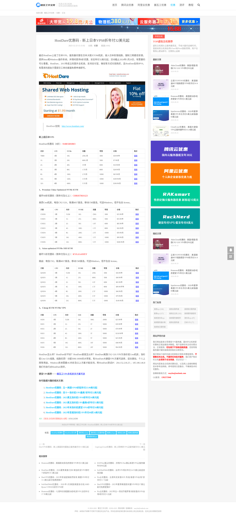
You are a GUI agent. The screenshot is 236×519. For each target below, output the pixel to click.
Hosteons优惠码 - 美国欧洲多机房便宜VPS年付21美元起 (64, 463)
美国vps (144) (159, 309)
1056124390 (73, 419)
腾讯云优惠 (127, 5)
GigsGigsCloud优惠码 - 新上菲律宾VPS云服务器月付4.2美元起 (120, 448)
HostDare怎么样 (70, 433)
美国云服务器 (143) (174, 309)
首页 (114, 5)
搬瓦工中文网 (45, 5)
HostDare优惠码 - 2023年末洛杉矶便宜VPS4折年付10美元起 (74, 407)
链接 (135, 156)
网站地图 (121, 508)
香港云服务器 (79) (174, 322)
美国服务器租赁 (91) (175, 318)
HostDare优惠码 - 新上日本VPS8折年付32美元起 (92, 40)
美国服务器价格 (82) (160, 322)
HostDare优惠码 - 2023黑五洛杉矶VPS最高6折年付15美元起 (74, 402)
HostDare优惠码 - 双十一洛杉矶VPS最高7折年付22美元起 (73, 392)
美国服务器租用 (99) (190, 314)
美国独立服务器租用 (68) (160, 327)
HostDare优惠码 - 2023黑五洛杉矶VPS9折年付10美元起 (72, 397)
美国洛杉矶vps (92, 437)
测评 (181, 5)
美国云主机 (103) (175, 313)
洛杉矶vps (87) (189, 318)
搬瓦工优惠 (160, 5)
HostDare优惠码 (57, 433)
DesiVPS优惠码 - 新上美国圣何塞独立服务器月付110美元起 (64, 447)
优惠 (172, 5)
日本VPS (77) (189, 322)
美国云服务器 (133, 433)
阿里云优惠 (144, 5)
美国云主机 (121, 433)
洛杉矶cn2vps (83, 433)
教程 (190, 5)
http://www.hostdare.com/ (73, 126)
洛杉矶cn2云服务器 (98, 433)
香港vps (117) (159, 313)
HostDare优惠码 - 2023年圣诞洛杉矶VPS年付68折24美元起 (74, 412)
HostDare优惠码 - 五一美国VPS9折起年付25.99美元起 (71, 387)
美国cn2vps (111, 433)
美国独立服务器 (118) (190, 309)
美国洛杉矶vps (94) (159, 318)
